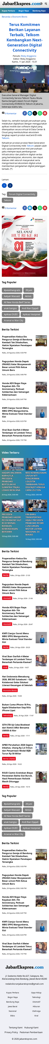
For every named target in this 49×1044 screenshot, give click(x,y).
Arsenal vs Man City (13, 320)
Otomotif (7, 598)
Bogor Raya (24, 10)
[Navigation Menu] (45, 4)
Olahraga (36, 1011)
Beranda (6, 16)
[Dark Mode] (41, 4)
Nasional (12, 1011)
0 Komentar (10, 113)
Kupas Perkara (8, 10)
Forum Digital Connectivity (22, 194)
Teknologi (7, 715)
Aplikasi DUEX (11, 314)
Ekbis (12, 1015)
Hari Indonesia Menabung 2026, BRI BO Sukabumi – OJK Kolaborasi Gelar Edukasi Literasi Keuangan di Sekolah (17, 681)
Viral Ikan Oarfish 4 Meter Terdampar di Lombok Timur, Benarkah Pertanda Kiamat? (17, 432)
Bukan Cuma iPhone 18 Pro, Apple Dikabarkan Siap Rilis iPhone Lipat (16, 707)
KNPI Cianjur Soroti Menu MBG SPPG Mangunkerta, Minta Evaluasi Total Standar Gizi (17, 412)
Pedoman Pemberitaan (31, 1032)
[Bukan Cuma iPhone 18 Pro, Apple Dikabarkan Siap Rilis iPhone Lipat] (41, 708)
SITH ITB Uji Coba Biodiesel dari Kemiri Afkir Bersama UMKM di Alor (16, 727)
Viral (5, 667)
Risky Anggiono (28, 56)
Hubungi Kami (31, 1027)
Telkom (5, 138)
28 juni (28, 290)
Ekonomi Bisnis (19, 16)
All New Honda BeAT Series (17, 302)
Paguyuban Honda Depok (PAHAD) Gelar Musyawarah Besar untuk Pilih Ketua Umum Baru (16, 366)
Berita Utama (9, 758)
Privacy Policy (11, 1032)
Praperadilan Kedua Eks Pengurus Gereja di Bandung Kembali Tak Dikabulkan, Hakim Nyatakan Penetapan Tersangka (17, 342)
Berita (5, 575)
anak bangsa (10, 308)
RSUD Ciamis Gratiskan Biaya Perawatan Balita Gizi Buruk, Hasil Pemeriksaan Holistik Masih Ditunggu (17, 777)
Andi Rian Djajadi (30, 308)
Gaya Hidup (36, 992)
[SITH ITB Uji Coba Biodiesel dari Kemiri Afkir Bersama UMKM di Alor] (41, 729)
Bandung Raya (39, 10)
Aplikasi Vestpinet (31, 314)
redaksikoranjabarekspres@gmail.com (24, 983)
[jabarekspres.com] (21, 4)
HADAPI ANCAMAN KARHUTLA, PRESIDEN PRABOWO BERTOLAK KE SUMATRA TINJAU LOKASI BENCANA (11, 481)
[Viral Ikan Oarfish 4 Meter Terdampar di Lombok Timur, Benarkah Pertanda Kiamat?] (41, 434)
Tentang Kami (15, 1027)
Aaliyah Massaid (12, 296)
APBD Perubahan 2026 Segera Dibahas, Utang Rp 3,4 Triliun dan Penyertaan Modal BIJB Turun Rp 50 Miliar (17, 749)
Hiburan (36, 1006)
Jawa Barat (12, 1006)
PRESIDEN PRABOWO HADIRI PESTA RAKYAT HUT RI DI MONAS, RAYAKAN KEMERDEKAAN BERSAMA (11, 523)
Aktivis (28, 296)
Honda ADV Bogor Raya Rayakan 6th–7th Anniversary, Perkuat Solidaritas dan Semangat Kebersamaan (15, 389)
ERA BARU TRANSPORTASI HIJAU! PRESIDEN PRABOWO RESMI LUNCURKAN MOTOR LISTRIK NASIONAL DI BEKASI (34, 524)
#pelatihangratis (12, 290)
